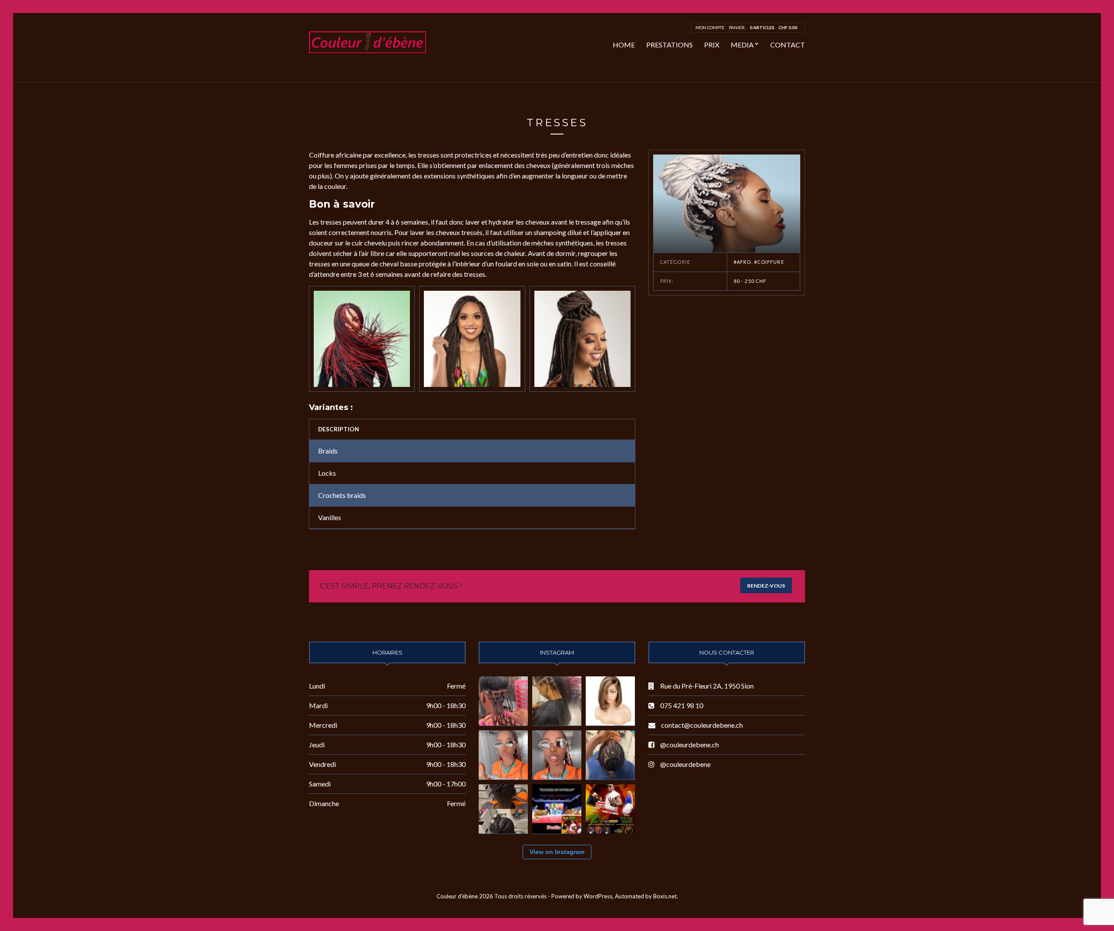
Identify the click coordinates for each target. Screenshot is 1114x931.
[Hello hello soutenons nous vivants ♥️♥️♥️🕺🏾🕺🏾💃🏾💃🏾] (610, 809)
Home (624, 44)
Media (742, 44)
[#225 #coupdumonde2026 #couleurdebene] (503, 755)
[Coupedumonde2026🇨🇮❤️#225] (556, 755)
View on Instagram (557, 851)
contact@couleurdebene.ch (702, 725)
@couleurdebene (685, 764)
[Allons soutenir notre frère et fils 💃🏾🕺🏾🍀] (556, 809)
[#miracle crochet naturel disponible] (556, 701)
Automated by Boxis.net (646, 896)
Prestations (669, 44)
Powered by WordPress (581, 896)
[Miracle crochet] (503, 701)
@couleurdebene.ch (689, 744)
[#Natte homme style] (610, 755)
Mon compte (710, 27)
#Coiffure (769, 262)
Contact (787, 44)
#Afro (743, 262)
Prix (711, 44)
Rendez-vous (766, 585)
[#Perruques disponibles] (610, 701)
